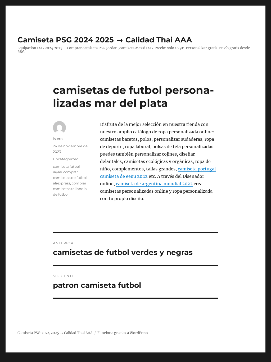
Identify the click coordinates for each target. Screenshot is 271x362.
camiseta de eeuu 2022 (124, 176)
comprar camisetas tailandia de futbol (70, 188)
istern (58, 138)
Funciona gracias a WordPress (122, 333)
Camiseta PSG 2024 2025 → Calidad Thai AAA (104, 39)
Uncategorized (66, 159)
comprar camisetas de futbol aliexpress (70, 177)
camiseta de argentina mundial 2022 (154, 183)
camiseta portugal (197, 168)
